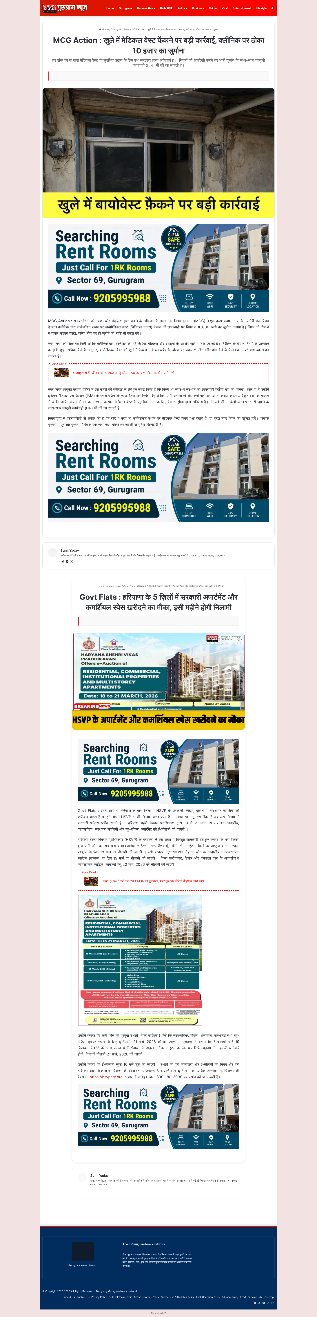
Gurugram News (120, 29)
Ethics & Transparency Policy (142, 1297)
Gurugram (125, 8)
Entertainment (242, 8)
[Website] (63, 561)
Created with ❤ (158, 1313)
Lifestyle (261, 8)
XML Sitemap (266, 1297)
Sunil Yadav (70, 550)
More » (221, 555)
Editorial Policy (230, 1297)
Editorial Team (117, 1297)
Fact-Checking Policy (208, 1297)
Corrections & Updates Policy (177, 1297)
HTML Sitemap (248, 1297)
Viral (225, 8)
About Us (69, 1297)
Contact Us (83, 1297)
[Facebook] (67, 561)
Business (198, 8)
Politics (182, 8)
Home (110, 8)
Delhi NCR (166, 8)
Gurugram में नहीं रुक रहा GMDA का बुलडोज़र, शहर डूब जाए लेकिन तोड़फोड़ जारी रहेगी (123, 373)
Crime (213, 8)
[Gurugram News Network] (64, 8)
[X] (71, 561)
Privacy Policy (99, 1297)
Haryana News (146, 8)
